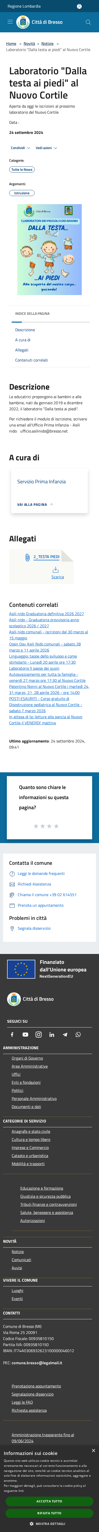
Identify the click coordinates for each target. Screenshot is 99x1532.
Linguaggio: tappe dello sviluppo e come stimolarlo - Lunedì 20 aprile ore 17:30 (43, 659)
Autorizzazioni (32, 1220)
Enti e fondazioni (26, 1082)
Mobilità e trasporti (28, 1164)
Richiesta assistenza (29, 1410)
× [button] (93, 1451)
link (21, 1491)
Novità (29, 43)
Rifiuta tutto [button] (49, 1513)
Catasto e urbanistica (30, 1156)
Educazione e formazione (41, 1188)
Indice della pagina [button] (32, 313)
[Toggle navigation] (10, 22)
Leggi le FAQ (22, 1402)
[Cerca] (88, 22)
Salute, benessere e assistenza (46, 1212)
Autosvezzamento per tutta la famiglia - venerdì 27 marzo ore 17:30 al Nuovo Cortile (47, 677)
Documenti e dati (26, 1107)
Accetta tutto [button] (49, 1501)
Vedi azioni (44, 148)
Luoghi (17, 1290)
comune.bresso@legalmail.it (37, 1363)
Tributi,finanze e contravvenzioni (48, 1204)
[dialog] (49, 1488)
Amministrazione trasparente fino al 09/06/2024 (43, 1438)
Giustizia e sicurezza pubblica (45, 1196)
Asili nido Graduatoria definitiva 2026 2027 (46, 614)
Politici (17, 1090)
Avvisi (17, 1268)
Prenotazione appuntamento (36, 1386)
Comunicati (21, 1260)
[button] (49, 1523)
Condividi (18, 148)
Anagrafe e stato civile (31, 1131)
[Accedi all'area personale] (79, 6)
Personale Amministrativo (34, 1098)
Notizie (47, 43)
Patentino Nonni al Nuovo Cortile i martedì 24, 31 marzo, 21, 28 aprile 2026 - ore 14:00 (49, 689)
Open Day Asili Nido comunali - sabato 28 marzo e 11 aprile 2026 (45, 647)
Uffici (16, 1074)
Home (11, 43)
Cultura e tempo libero (31, 1139)
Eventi (17, 1299)
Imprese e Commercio (30, 1147)
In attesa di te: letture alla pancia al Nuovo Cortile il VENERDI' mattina (45, 720)
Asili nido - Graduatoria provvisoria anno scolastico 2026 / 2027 (44, 623)
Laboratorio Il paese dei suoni (34, 668)
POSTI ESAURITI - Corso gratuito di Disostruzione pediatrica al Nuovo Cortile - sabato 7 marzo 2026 (45, 705)
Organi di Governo (27, 1058)
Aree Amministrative (30, 1066)
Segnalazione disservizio (33, 1394)
